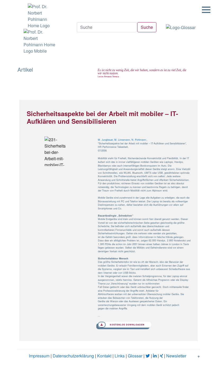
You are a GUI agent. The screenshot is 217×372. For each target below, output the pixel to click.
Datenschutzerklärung (73, 356)
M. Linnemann (122, 139)
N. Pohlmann (139, 139)
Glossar (135, 356)
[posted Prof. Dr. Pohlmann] (38, 14)
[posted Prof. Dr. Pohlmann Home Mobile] (38, 41)
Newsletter (176, 356)
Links (120, 356)
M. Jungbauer (105, 139)
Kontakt (104, 356)
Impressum (39, 356)
